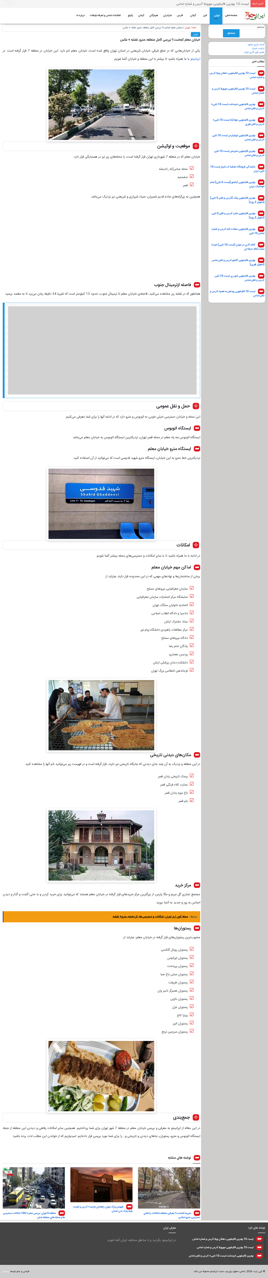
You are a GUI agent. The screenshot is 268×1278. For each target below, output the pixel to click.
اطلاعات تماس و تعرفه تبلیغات (105, 15)
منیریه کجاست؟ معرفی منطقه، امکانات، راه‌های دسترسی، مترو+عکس (171, 1215)
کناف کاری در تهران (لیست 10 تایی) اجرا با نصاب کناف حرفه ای (237, 247)
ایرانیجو (195, 59)
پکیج (130, 15)
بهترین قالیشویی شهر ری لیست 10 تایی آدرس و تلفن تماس (239, 278)
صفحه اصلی (231, 15)
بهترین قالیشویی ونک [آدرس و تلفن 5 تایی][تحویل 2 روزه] (237, 200)
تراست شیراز (258, 48)
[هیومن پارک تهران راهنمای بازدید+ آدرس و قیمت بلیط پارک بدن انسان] (101, 1184)
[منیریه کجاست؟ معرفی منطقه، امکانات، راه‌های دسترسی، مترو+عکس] (169, 1188)
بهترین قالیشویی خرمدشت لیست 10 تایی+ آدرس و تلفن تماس (207, 4)
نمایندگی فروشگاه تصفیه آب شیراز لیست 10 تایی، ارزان (237, 169)
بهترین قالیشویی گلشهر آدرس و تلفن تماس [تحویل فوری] (238, 262)
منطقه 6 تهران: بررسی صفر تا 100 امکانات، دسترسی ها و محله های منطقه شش (34, 1215)
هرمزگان (153, 15)
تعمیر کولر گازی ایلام (254, 52)
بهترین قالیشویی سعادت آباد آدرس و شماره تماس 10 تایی (237, 231)
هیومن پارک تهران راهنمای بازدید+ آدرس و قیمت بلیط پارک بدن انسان (103, 1209)
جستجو (260, 27)
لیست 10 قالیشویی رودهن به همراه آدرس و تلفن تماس (237, 293)
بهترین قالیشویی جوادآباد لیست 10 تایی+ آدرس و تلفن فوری (238, 122)
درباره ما (80, 15)
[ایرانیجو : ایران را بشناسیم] (254, 15)
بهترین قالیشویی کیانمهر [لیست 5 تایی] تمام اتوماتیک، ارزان (237, 184)
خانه (194, 28)
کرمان (141, 15)
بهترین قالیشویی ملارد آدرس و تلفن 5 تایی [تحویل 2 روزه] (238, 215)
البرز (205, 15)
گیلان (193, 15)
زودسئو (6, 1271)
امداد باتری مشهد (256, 45)
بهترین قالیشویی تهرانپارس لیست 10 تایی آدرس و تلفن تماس (238, 137)
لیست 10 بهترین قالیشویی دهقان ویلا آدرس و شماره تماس (236, 75)
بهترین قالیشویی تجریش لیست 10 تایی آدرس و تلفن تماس (239, 153)
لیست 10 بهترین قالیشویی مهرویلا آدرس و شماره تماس (238, 91)
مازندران (167, 15)
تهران (217, 15)
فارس (180, 15)
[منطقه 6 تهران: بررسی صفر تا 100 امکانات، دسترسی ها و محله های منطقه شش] (34, 1188)
